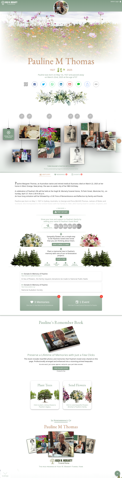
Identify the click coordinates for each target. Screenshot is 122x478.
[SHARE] (87, 84)
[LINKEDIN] (61, 84)
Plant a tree (61, 259)
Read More (61, 208)
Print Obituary (62, 212)
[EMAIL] (70, 84)
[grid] (61, 142)
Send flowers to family (61, 244)
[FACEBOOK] (35, 84)
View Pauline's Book (61, 368)
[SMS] (78, 84)
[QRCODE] (26, 84)
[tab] (45, 174)
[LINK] (96, 84)
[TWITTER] (43, 84)
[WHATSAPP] (52, 84)
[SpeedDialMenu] (117, 473)
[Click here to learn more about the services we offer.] (61, 461)
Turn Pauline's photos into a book (61, 166)
